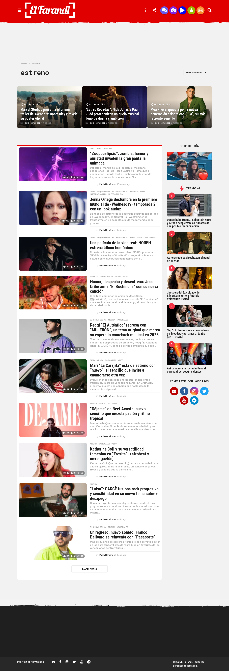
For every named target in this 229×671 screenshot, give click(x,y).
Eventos (134, 192)
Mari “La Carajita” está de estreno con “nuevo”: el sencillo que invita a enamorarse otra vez (123, 370)
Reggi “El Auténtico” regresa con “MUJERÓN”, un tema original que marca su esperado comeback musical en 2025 (125, 330)
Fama (142, 192)
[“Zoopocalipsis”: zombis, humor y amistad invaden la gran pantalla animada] (53, 164)
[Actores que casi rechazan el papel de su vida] (189, 243)
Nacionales (151, 238)
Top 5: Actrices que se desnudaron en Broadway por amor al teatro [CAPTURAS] (188, 334)
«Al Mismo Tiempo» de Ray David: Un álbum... (101, 645)
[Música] (182, 10)
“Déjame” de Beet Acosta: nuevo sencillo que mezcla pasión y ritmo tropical (120, 413)
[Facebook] (184, 391)
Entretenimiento (104, 148)
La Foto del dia (115, 194)
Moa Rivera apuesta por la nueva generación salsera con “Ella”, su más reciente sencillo (178, 113)
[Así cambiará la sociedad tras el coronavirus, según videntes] (189, 354)
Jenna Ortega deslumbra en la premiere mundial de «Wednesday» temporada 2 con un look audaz (123, 204)
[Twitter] (204, 391)
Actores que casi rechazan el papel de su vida (188, 259)
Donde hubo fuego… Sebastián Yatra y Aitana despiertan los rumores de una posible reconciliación (189, 223)
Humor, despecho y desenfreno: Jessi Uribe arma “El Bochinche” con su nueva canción (124, 286)
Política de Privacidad (30, 662)
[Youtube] (184, 400)
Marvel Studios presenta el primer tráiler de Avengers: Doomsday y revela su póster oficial (48, 113)
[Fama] (173, 10)
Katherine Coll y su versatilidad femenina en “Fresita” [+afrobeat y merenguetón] (119, 453)
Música (140, 238)
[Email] (174, 391)
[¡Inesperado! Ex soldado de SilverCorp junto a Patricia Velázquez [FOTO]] (189, 278)
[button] (19, 10)
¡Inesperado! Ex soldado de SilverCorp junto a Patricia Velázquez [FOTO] (183, 296)
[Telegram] (194, 400)
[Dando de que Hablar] (164, 10)
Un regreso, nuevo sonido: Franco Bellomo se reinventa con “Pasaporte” (122, 535)
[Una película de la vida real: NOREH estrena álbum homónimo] (53, 254)
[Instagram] (194, 391)
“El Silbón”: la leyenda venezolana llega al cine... (168, 645)
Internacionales (98, 194)
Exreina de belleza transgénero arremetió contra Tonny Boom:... (202, 646)
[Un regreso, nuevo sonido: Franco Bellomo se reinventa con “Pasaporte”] (53, 543)
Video (125, 277)
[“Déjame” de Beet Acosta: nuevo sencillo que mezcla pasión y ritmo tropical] (53, 420)
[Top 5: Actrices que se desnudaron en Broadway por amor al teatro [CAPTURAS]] (189, 316)
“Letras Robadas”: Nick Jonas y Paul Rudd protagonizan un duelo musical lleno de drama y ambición (112, 113)
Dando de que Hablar (100, 192)
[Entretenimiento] (200, 10)
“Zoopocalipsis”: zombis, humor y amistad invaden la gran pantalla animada (119, 158)
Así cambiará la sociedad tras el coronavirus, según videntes (186, 370)
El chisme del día (120, 192)
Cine (92, 148)
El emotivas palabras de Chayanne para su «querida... (134, 646)
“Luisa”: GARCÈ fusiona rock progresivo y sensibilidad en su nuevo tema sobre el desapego (124, 493)
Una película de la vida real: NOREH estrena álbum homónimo (120, 245)
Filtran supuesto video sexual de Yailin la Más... (67, 645)
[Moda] (191, 10)
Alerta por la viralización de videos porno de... (34, 645)
